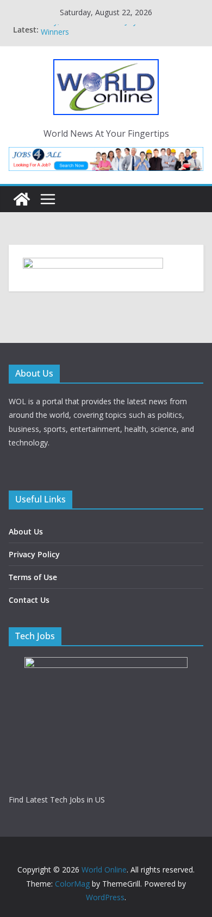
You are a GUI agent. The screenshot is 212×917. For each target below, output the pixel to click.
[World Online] (22, 199)
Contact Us (29, 600)
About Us (26, 531)
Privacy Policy (34, 554)
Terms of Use (33, 577)
